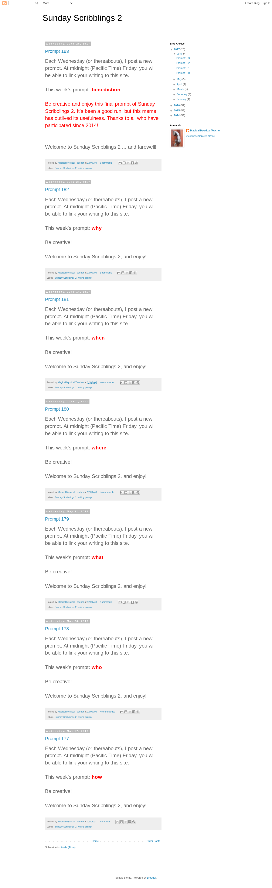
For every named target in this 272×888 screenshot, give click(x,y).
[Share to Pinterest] (136, 163)
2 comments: (107, 602)
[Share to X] (128, 163)
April (180, 84)
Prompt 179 (57, 519)
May (179, 79)
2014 (177, 115)
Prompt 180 (57, 409)
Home (95, 841)
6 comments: (107, 162)
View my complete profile (200, 136)
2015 (177, 110)
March (181, 89)
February (182, 94)
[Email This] (120, 163)
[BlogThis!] (124, 163)
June (180, 53)
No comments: (107, 382)
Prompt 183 (57, 51)
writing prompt (85, 168)
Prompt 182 (57, 189)
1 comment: (106, 272)
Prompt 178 (57, 628)
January (182, 99)
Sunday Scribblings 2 (65, 168)
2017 (177, 49)
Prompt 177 (57, 738)
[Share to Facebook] (132, 163)
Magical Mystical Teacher (205, 130)
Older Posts (153, 841)
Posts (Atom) (68, 847)
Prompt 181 (57, 299)
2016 (177, 105)
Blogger (151, 877)
